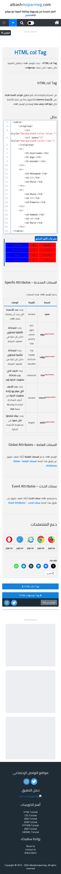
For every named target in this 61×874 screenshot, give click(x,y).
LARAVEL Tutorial (30, 832)
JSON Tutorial (30, 822)
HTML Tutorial (30, 812)
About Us (30, 846)
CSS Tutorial (31, 815)
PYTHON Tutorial (30, 825)
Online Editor (30, 853)
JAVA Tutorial (30, 829)
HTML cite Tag (31, 586)
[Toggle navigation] (4, 23)
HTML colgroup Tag (29, 595)
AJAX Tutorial (30, 819)
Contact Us (30, 849)
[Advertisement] (30, 37)
